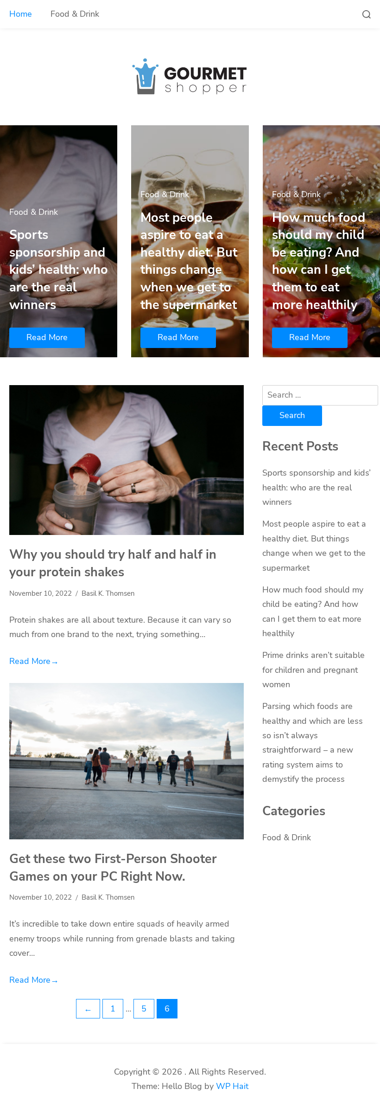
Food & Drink (75, 13)
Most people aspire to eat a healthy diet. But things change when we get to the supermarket (188, 261)
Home (20, 13)
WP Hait (232, 1086)
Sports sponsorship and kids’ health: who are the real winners (58, 269)
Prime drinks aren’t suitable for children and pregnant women (313, 670)
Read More (47, 337)
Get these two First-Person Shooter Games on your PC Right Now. (113, 867)
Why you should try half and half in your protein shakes (112, 563)
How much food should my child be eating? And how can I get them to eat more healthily (318, 261)
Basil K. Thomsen (108, 593)
